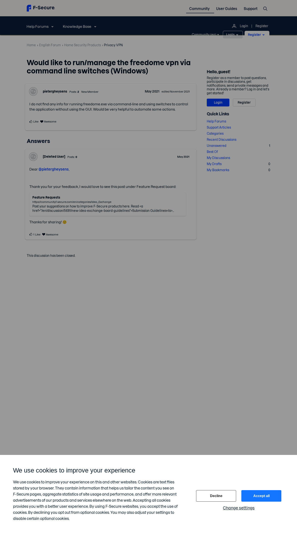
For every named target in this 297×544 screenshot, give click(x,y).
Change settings (239, 508)
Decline (216, 496)
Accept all (261, 496)
